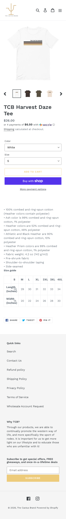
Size (7, 154)
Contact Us (14, 360)
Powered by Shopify (47, 507)
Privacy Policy (16, 388)
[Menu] (60, 10)
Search (11, 351)
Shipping (9, 129)
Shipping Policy (17, 378)
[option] (16, 94)
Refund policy (16, 369)
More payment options (33, 189)
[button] (33, 124)
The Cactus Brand (26, 507)
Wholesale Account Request (25, 406)
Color (8, 141)
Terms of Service (17, 397)
